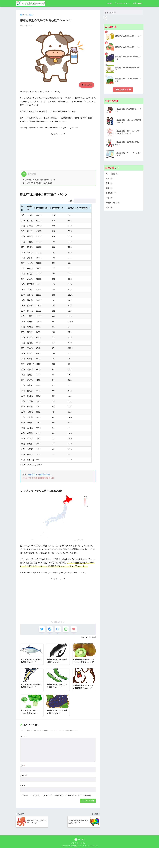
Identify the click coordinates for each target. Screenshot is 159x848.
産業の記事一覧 (122, 89)
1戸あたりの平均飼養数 (78, 208)
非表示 (32, 174)
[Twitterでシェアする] (42, 629)
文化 (109, 198)
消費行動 (111, 193)
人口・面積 (112, 174)
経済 (109, 183)
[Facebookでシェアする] (50, 629)
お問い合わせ (137, 3)
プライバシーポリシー (122, 3)
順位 (22, 208)
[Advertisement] (58, 151)
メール (23, 776)
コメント (23, 736)
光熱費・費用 (112, 203)
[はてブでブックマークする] (58, 629)
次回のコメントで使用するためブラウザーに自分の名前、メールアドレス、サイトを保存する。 (57, 795)
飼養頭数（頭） (42, 208)
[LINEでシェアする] (66, 629)
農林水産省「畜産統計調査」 (40, 475)
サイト (23, 786)
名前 (22, 766)
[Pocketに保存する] (74, 629)
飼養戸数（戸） (58, 208)
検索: (71, 201)
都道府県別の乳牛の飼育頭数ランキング (39, 180)
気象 (109, 179)
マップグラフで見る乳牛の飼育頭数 (38, 183)
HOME (109, 3)
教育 (109, 207)
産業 (94, 637)
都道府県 (30, 208)
